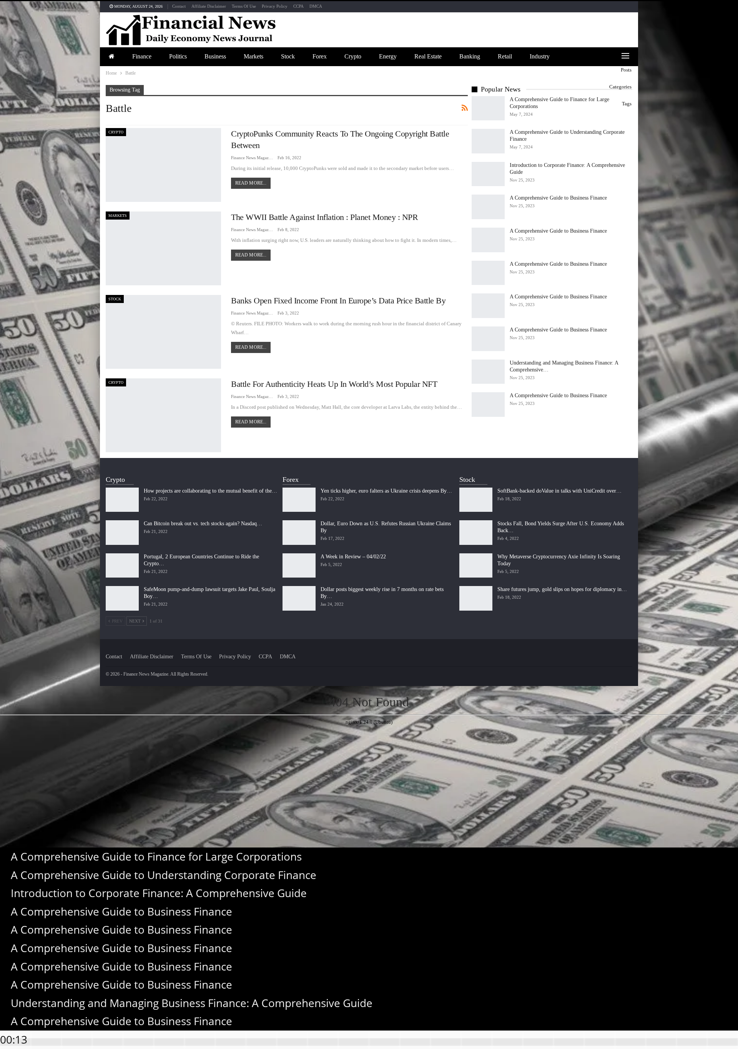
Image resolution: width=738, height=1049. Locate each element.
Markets (253, 56)
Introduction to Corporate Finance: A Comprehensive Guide (159, 893)
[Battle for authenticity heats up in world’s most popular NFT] (163, 415)
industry (540, 56)
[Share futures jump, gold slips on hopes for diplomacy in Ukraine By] (475, 598)
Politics (178, 56)
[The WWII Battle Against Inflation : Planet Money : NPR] (163, 248)
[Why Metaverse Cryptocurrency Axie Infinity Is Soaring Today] (475, 565)
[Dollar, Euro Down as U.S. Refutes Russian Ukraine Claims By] (299, 532)
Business (215, 56)
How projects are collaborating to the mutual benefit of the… (210, 491)
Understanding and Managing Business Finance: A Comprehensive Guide (191, 1003)
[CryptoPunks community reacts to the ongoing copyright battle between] (163, 165)
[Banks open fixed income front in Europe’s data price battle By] (163, 332)
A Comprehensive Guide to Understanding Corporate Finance (163, 875)
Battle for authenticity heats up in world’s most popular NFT (334, 384)
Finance (141, 56)
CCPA (298, 6)
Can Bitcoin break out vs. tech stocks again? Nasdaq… (203, 523)
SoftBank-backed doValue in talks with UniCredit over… (559, 491)
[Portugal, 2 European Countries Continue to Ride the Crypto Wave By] (122, 565)
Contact (179, 6)
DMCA (315, 6)
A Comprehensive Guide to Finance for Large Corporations (156, 856)
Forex (319, 56)
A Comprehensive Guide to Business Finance (558, 198)
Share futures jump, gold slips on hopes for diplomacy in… (562, 589)
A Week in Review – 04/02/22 (353, 556)
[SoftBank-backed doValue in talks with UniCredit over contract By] (475, 500)
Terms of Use (244, 6)
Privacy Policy (275, 6)
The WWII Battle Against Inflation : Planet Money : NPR (324, 217)
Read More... (250, 183)
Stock (288, 56)
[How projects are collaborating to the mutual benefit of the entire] (122, 500)
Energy (388, 56)
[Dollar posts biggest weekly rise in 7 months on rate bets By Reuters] (299, 598)
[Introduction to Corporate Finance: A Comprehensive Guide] (488, 174)
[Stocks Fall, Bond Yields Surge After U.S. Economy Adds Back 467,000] (475, 532)
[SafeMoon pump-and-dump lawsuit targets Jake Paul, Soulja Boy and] (122, 598)
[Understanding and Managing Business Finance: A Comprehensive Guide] (488, 372)
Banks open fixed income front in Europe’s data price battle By (338, 300)
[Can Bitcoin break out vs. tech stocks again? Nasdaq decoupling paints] (122, 532)
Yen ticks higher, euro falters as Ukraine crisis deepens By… (386, 491)
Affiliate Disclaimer (208, 6)
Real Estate (428, 56)
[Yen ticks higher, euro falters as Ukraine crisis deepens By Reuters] (299, 500)
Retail (505, 56)
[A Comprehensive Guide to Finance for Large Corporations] (488, 108)
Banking (469, 56)
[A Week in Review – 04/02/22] (299, 565)
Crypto (352, 56)
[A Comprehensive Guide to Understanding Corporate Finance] (488, 141)
